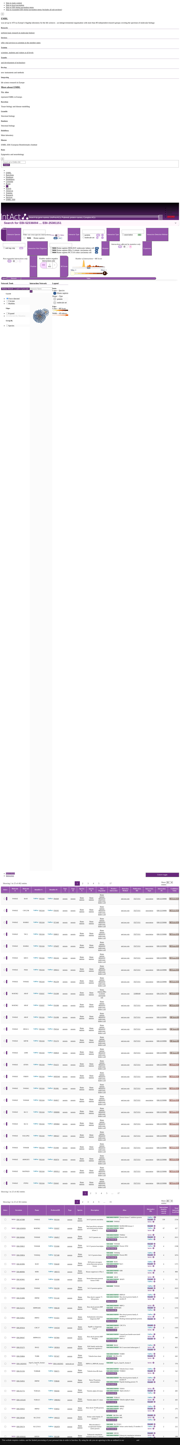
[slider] (72, 273)
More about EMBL (10, 87)
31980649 (137, 993)
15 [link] (111, 1202)
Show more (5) (111, 1281)
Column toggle (162, 875)
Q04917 (56, 1100)
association (149, 899)
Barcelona (4, 102)
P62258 (56, 982)
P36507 (41, 993)
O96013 (56, 970)
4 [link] (93, 883)
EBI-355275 (21, 1347)
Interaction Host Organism (37, 248)
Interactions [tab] (10, 874)
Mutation (105, 248)
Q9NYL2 (57, 1171)
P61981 (56, 1088)
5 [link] (98, 883)
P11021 (56, 1318)
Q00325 (57, 1418)
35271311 (137, 899)
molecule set (70, 1364)
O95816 (57, 1347)
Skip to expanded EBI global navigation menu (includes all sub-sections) (34, 10)
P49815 (56, 934)
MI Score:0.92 (174, 958)
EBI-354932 (21, 1381)
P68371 (56, 1371)
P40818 (56, 1053)
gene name (110, 1221)
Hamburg (4, 121)
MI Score (64, 266)
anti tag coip (125, 899)
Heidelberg (5, 130)
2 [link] (82, 883)
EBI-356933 (21, 1409)
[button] (90, 223)
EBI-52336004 (162, 1005)
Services (9, 197)
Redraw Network (7, 289)
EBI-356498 (21, 1288)
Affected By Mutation (16, 316)
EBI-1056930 (21, 1228)
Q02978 (57, 1427)
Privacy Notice (130, 1440)
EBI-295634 (21, 1328)
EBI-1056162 (21, 1436)
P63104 (41, 899)
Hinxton (4, 140)
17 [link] (111, 883)
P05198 (56, 1436)
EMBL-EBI (10, 200)
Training (9, 193)
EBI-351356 (21, 1371)
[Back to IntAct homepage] (14, 217)
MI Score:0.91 (174, 993)
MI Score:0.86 (174, 1159)
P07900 (56, 1338)
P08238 (56, 1308)
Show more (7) (111, 1384)
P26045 (56, 1183)
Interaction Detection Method (157, 234)
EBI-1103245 (21, 1400)
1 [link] (77, 883)
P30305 (56, 910)
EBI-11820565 (21, 1364)
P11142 (56, 1298)
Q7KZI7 (56, 946)
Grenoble (4, 111)
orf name (109, 1356)
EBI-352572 (21, 1308)
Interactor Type (74, 234)
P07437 (56, 1356)
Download (171, 210)
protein (65, 899)
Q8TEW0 (57, 1076)
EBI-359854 (21, 1255)
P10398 (56, 993)
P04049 (56, 899)
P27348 (56, 1255)
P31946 (56, 1148)
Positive (33, 266)
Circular (11, 301)
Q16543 (57, 1328)
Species (11, 326)
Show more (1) (111, 1239)
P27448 (56, 922)
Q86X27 (56, 1136)
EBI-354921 (21, 1318)
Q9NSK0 (57, 1124)
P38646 (56, 1381)
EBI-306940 (21, 1237)
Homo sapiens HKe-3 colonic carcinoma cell (102, 993)
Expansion (147, 248)
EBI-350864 (21, 1356)
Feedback (171, 217)
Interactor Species (13, 234)
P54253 (56, 1065)
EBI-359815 (21, 1246)
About (169, 212)
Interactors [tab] (10, 876)
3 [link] (88, 883)
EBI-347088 (21, 1219)
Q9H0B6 (57, 1112)
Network (14, 278)
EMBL (4, 18)
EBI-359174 (21, 1427)
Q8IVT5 (57, 1272)
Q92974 (56, 1159)
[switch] (57, 235)
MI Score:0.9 (174, 1017)
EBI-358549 (21, 1418)
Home (169, 208)
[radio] (43, 264)
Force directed (13, 299)
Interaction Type (113, 234)
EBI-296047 (21, 1338)
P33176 (56, 1041)
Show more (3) (111, 1420)
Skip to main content (14, 3)
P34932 (56, 1409)
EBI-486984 (21, 1272)
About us (9, 191)
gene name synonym (113, 1217)
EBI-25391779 (162, 993)
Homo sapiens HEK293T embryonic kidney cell (102, 899)
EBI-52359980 (162, 899)
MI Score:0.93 (174, 946)
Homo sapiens (81, 899)
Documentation (173, 215)
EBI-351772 (21, 1391)
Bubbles (11, 304)
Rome (3, 150)
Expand (11, 313)
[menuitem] (173, 208)
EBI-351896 (21, 1298)
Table (88, 278)
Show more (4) (111, 1230)
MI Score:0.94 (174, 910)
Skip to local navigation (15, 5)
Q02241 (56, 958)
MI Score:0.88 (174, 1065)
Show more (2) (111, 1257)
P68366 (56, 1391)
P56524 (56, 1029)
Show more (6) (111, 1341)
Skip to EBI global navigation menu (20, 7)
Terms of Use (145, 1440)
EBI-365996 (21, 1264)
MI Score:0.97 (174, 899)
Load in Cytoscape (22, 289)
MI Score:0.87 (174, 1112)
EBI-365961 (21, 1279)
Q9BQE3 (57, 1400)
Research (9, 195)
